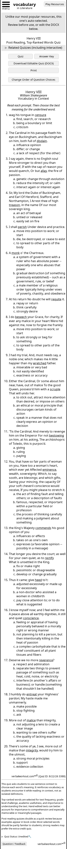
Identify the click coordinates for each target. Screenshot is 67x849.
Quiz (20, 56)
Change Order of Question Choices (33, 79)
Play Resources (54, 4)
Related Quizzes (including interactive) (35, 48)
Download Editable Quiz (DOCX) (34, 63)
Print (34, 70)
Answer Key (46, 56)
